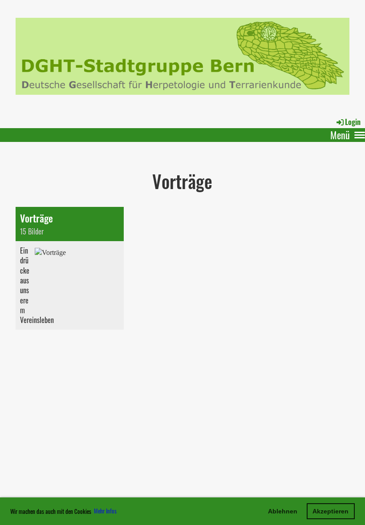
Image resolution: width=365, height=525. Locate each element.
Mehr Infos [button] (105, 510)
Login (353, 122)
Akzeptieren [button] (330, 511)
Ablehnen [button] (282, 511)
